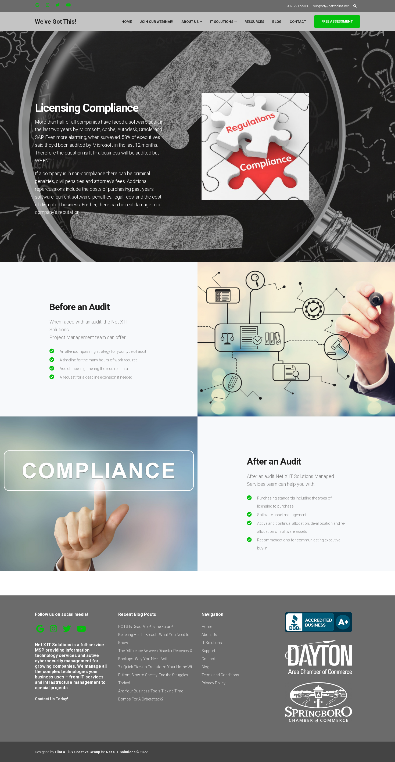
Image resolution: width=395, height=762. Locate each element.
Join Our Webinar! (156, 22)
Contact (298, 22)
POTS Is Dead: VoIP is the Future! (145, 626)
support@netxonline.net (331, 6)
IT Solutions (221, 22)
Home (126, 22)
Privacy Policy (213, 683)
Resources (254, 22)
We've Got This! (55, 21)
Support (208, 651)
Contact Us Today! (51, 699)
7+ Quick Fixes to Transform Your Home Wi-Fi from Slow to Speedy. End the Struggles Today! (155, 675)
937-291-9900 (297, 6)
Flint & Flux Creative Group (77, 752)
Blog (277, 22)
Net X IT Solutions (120, 752)
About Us (190, 22)
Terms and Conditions (220, 675)
